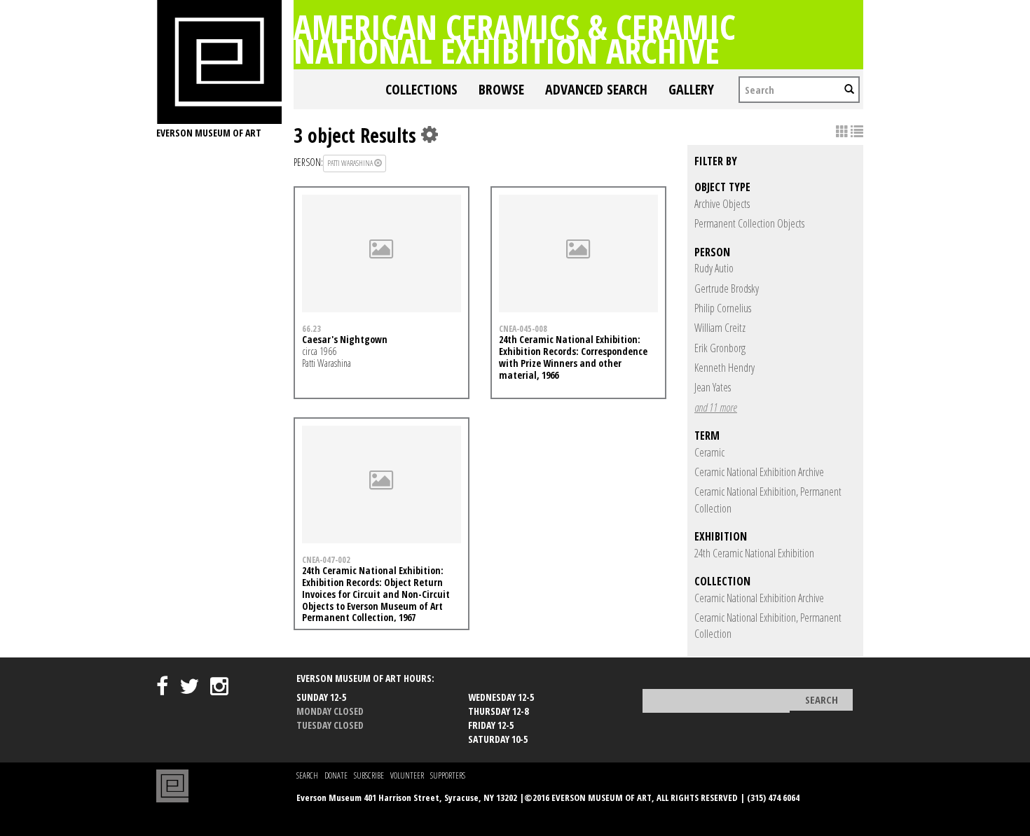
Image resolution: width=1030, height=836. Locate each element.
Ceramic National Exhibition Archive (759, 472)
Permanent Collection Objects (749, 223)
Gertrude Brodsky (726, 288)
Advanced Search (596, 89)
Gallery (691, 89)
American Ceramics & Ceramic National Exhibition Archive (515, 39)
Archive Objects (722, 203)
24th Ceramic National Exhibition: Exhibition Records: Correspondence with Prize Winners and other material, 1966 (573, 357)
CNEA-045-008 (523, 328)
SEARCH (307, 775)
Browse (501, 89)
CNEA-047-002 (326, 559)
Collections (421, 89)
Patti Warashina (350, 163)
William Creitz (720, 327)
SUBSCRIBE (369, 775)
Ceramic (709, 452)
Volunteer (407, 775)
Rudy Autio (714, 268)
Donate (336, 775)
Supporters (447, 775)
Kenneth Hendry (724, 367)
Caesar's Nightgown (344, 339)
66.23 (311, 328)
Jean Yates (712, 387)
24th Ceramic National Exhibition (754, 553)
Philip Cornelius (722, 308)
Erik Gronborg (720, 348)
